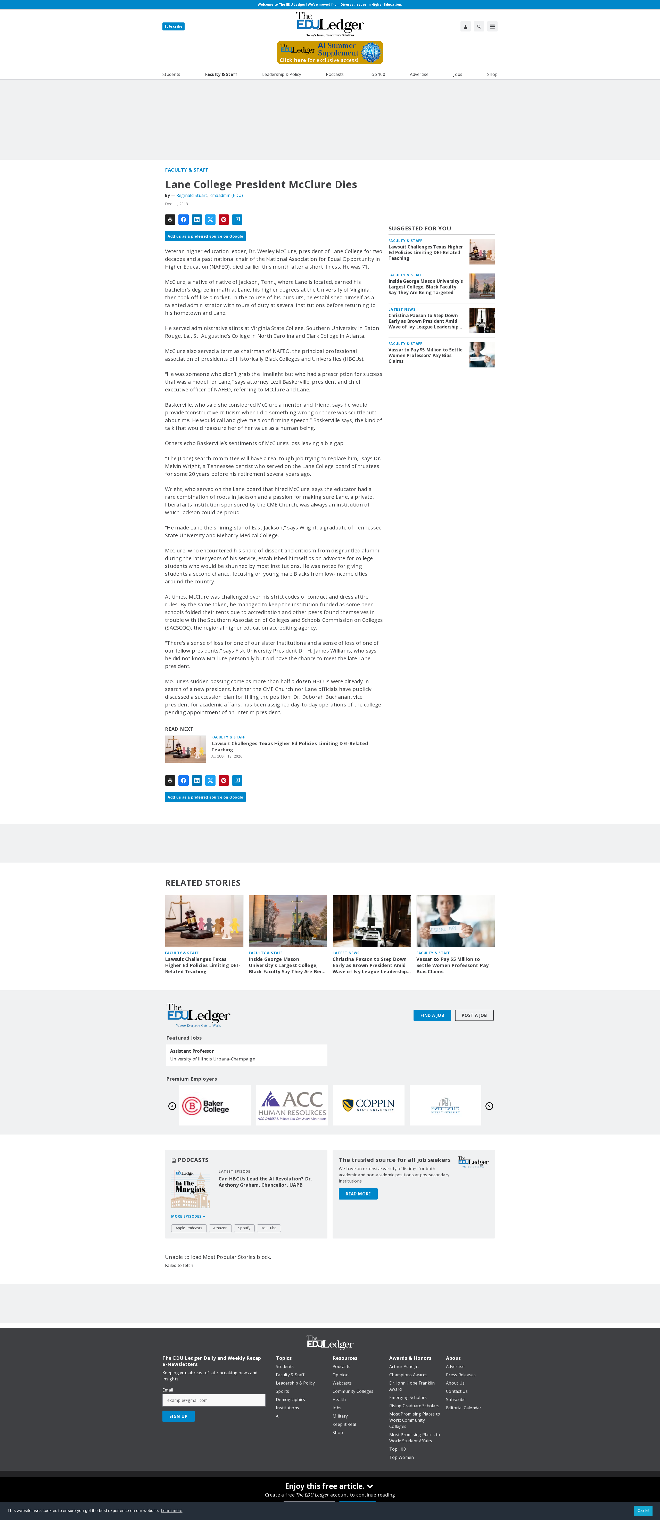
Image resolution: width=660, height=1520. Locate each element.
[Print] (170, 219)
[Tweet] (210, 219)
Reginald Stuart (191, 195)
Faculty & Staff (186, 170)
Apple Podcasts (189, 1227)
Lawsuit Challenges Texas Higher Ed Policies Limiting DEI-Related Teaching (289, 747)
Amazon (220, 1227)
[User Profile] (465, 26)
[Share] (183, 219)
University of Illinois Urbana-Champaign (212, 1059)
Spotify (244, 1227)
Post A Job (474, 1015)
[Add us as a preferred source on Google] (237, 219)
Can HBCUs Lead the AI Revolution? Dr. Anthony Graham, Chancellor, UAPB (265, 1182)
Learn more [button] (172, 1510)
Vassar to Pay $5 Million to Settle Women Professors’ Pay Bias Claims (426, 355)
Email (167, 1390)
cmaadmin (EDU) (226, 195)
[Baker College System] (369, 1105)
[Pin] (224, 219)
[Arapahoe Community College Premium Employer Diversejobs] (445, 1105)
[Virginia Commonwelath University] (215, 1105)
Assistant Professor (192, 1051)
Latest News (402, 309)
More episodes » (188, 1216)
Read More (358, 1194)
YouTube (269, 1227)
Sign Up (178, 1416)
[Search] (479, 26)
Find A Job (432, 1015)
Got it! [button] (643, 1511)
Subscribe (173, 26)
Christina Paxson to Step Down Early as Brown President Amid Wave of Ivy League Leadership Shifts (423, 321)
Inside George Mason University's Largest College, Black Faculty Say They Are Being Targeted (426, 286)
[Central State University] (292, 1105)
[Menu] (492, 26)
